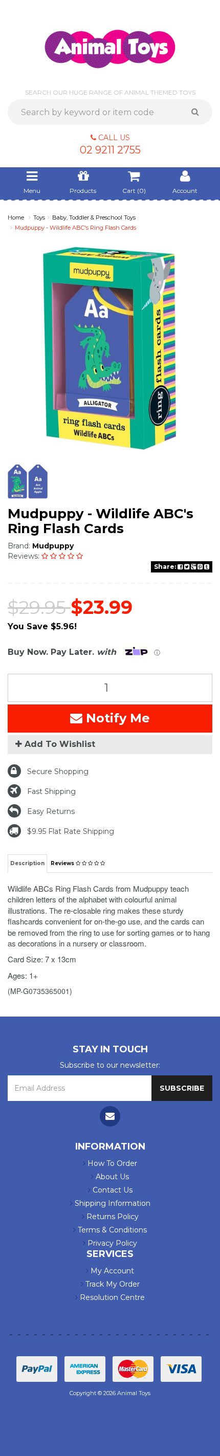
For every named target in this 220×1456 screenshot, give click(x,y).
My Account (111, 1270)
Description (27, 863)
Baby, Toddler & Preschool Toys (94, 217)
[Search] (198, 112)
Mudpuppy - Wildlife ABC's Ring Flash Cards (75, 227)
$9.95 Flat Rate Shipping (70, 831)
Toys (39, 217)
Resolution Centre (111, 1297)
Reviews (63, 863)
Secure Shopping (58, 771)
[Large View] (28, 481)
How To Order (111, 1163)
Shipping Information (111, 1203)
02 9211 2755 (110, 150)
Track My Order (111, 1284)
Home (16, 217)
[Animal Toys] (110, 42)
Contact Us (112, 1190)
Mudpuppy (53, 545)
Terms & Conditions (111, 1229)
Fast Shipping (51, 791)
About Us (111, 1176)
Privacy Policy (111, 1243)
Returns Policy (111, 1216)
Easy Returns (51, 811)
